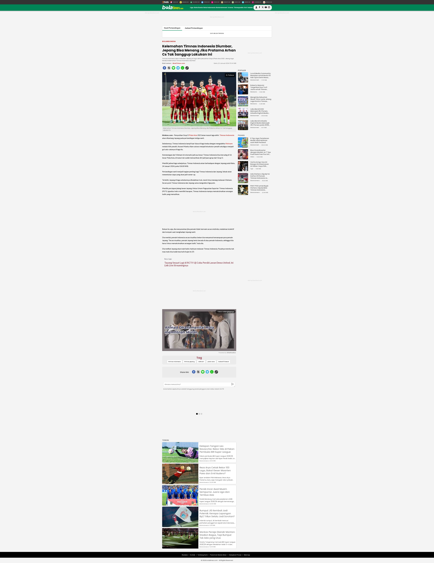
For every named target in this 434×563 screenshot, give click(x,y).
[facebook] (164, 68)
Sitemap (247, 555)
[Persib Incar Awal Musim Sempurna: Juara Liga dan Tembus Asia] (180, 504)
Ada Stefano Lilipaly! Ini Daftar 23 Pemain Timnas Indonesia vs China (260, 176)
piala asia (211, 362)
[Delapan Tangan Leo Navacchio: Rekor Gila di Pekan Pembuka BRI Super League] (180, 461)
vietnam (201, 362)
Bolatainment (222, 7)
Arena (230, 7)
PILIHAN (241, 135)
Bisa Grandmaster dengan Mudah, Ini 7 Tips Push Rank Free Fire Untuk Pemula (260, 152)
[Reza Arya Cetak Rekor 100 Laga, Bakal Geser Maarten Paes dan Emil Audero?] (180, 483)
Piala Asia (193, 135)
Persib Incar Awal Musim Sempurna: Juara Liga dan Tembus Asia (214, 492)
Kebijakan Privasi (235, 555)
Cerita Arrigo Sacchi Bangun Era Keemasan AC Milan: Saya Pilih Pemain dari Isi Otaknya (260, 164)
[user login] (256, 8)
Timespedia (239, 7)
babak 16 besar (223, 362)
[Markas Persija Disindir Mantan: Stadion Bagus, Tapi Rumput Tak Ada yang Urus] (180, 547)
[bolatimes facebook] (259, 8)
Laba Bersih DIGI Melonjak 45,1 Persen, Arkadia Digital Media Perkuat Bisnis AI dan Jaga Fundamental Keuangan (259, 111)
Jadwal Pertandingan (194, 28)
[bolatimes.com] (172, 9)
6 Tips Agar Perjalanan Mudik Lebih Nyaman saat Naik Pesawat (259, 140)
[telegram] (178, 68)
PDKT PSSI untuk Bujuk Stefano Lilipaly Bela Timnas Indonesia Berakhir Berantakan (259, 188)
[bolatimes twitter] (262, 8)
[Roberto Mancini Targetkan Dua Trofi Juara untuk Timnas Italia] (243, 93)
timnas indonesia (174, 362)
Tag (199, 358)
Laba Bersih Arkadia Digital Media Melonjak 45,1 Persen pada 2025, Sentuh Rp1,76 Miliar (259, 123)
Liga (191, 7)
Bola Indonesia (209, 7)
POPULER (242, 70)
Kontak (192, 555)
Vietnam (229, 143)
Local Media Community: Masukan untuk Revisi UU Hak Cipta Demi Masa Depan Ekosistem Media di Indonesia (260, 75)
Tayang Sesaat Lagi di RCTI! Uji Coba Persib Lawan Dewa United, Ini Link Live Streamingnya (198, 264)
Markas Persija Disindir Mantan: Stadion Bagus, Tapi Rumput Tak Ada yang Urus (217, 535)
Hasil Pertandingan (172, 28)
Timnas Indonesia (226, 135)
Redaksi (185, 555)
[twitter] (169, 68)
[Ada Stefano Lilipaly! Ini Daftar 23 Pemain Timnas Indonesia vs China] (243, 182)
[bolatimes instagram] (269, 8)
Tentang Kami (203, 555)
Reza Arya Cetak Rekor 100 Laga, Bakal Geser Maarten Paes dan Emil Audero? (215, 470)
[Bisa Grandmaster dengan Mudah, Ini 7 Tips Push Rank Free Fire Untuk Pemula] (243, 158)
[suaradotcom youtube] (265, 8)
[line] (173, 68)
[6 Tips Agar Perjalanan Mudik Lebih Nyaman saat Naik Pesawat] (243, 146)
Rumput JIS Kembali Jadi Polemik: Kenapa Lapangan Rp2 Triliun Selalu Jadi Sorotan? (217, 513)
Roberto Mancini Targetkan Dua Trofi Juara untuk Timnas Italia (258, 87)
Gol (245, 7)
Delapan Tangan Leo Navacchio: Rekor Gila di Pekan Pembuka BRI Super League (216, 449)
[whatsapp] (182, 68)
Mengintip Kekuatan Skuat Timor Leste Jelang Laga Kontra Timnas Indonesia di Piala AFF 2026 (260, 99)
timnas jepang (189, 362)
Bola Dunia (198, 7)
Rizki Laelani (166, 63)
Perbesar (231, 75)
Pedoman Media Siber (218, 555)
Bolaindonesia (169, 41)
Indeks (250, 7)
